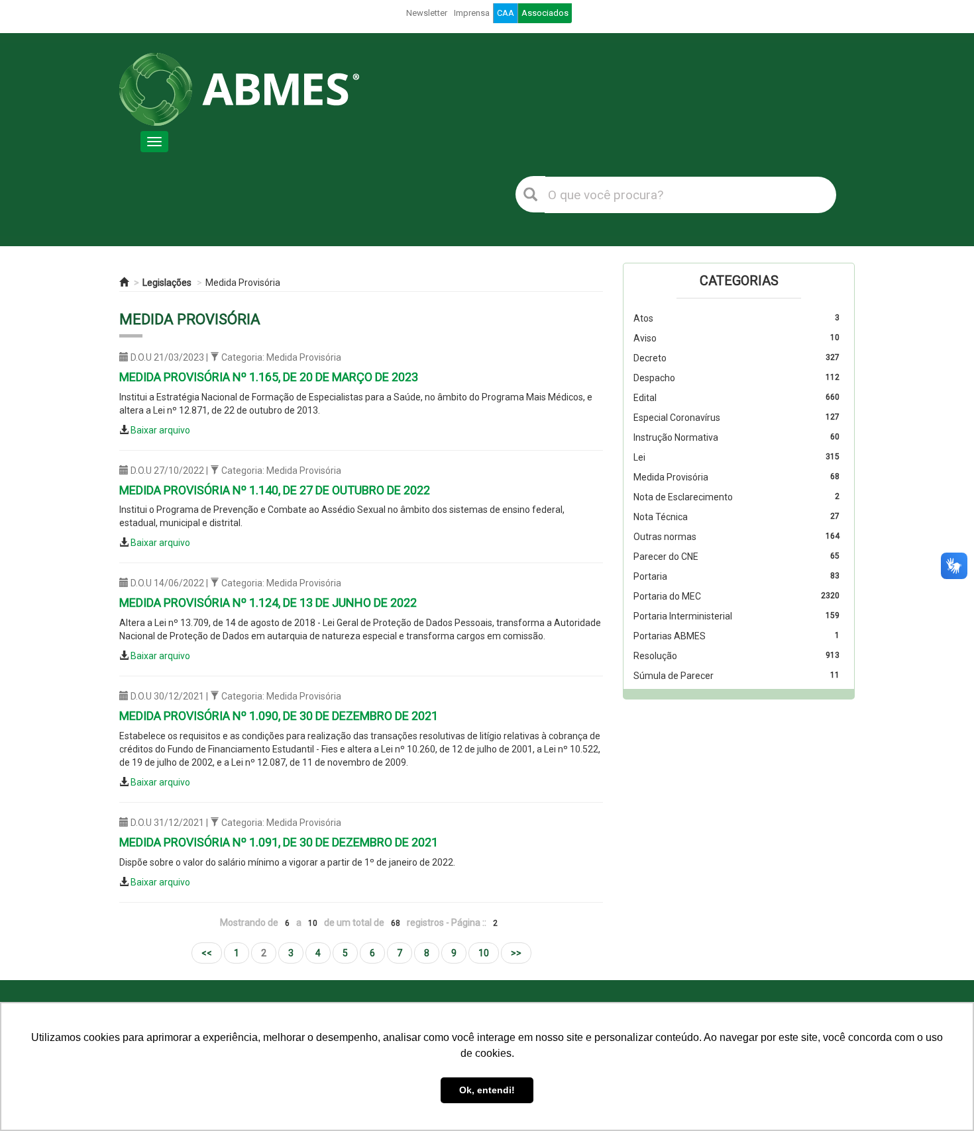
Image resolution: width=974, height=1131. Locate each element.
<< (206, 953)
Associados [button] (544, 13)
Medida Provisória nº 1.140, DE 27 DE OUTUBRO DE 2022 (274, 490)
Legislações (166, 282)
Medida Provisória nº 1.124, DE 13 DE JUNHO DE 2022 (268, 603)
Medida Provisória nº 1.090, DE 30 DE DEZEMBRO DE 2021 (278, 716)
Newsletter (426, 13)
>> (516, 953)
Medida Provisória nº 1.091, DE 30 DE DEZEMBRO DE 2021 (278, 842)
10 (483, 953)
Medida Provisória (242, 282)
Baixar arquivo (160, 430)
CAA (505, 13)
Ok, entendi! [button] (487, 1090)
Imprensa (472, 13)
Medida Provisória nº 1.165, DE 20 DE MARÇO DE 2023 (268, 377)
